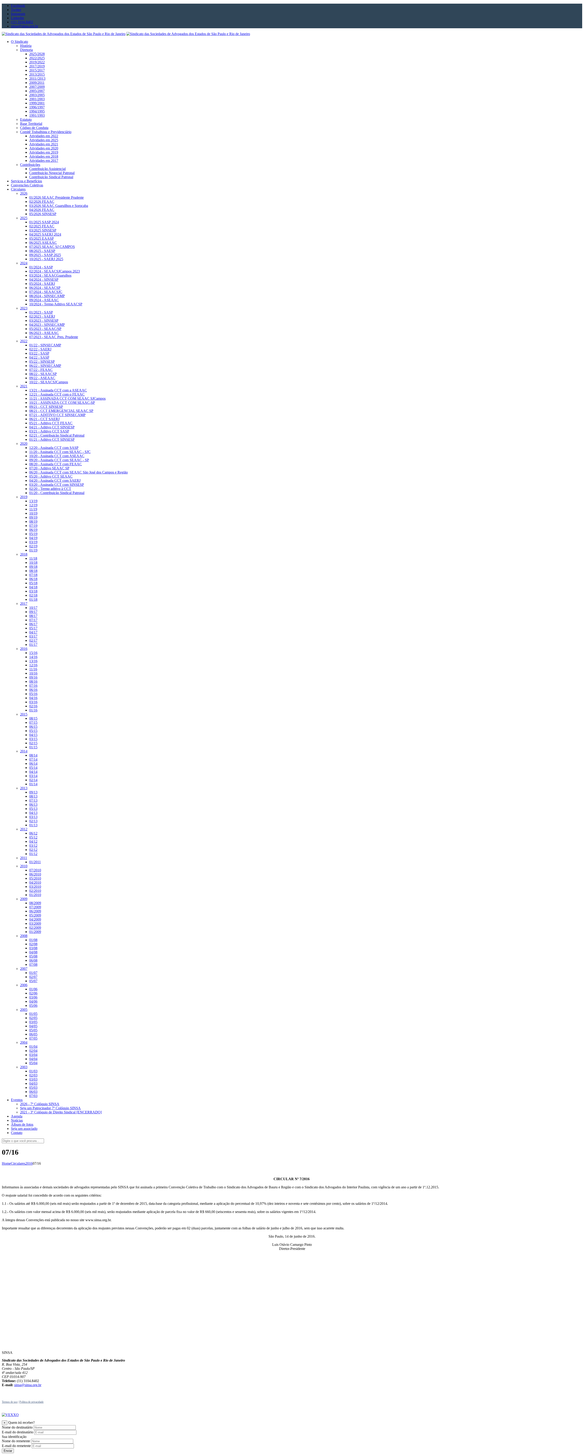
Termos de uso (10, 1401)
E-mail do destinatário (17, 1432)
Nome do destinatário (17, 1427)
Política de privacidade (31, 1401)
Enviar (8, 1450)
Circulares (18, 1163)
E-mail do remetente (16, 1446)
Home (6, 1163)
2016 (29, 1163)
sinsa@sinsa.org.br (27, 1385)
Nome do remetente (16, 1441)
